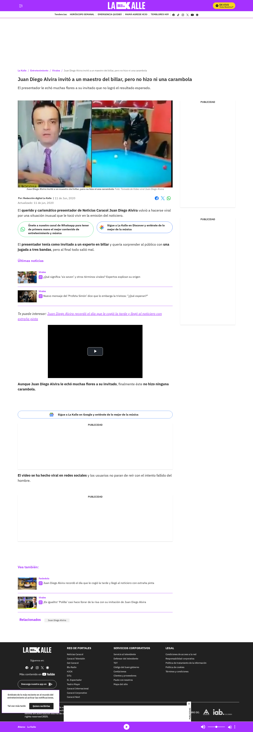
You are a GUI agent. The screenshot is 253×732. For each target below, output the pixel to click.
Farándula (44, 578)
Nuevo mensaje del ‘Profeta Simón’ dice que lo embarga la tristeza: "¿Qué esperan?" (95, 296)
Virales (56, 70)
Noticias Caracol (75, 655)
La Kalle (22, 70)
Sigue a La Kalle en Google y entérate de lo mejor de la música (98, 414)
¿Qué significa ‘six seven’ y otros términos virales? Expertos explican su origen (91, 276)
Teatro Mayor (73, 684)
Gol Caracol (73, 663)
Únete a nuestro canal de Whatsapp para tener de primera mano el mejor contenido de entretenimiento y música (58, 229)
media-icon (126, 727)
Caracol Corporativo (77, 693)
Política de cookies (175, 667)
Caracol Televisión (76, 659)
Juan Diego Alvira (57, 620)
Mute (203, 727)
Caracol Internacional (78, 689)
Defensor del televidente (126, 659)
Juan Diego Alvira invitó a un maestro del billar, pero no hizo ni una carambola (105, 70)
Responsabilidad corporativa (180, 659)
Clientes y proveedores (125, 676)
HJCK (69, 672)
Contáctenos (120, 672)
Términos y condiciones (177, 672)
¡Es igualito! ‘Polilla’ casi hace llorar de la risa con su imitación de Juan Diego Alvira (94, 602)
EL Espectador (74, 680)
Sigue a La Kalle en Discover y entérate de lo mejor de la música (136, 227)
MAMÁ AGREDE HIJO (136, 14)
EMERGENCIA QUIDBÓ (110, 14)
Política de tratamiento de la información (186, 663)
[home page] (126, 5)
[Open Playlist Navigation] (234, 727)
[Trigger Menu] (21, 5)
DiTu (69, 676)
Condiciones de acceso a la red (181, 655)
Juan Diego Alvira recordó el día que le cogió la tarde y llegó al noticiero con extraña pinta (98, 583)
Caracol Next (73, 697)
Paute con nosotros (123, 680)
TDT (116, 663)
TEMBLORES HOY (160, 14)
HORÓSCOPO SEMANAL (82, 14)
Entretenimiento (39, 70)
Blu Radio (71, 667)
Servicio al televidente (125, 655)
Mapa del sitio (121, 684)
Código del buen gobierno (126, 667)
